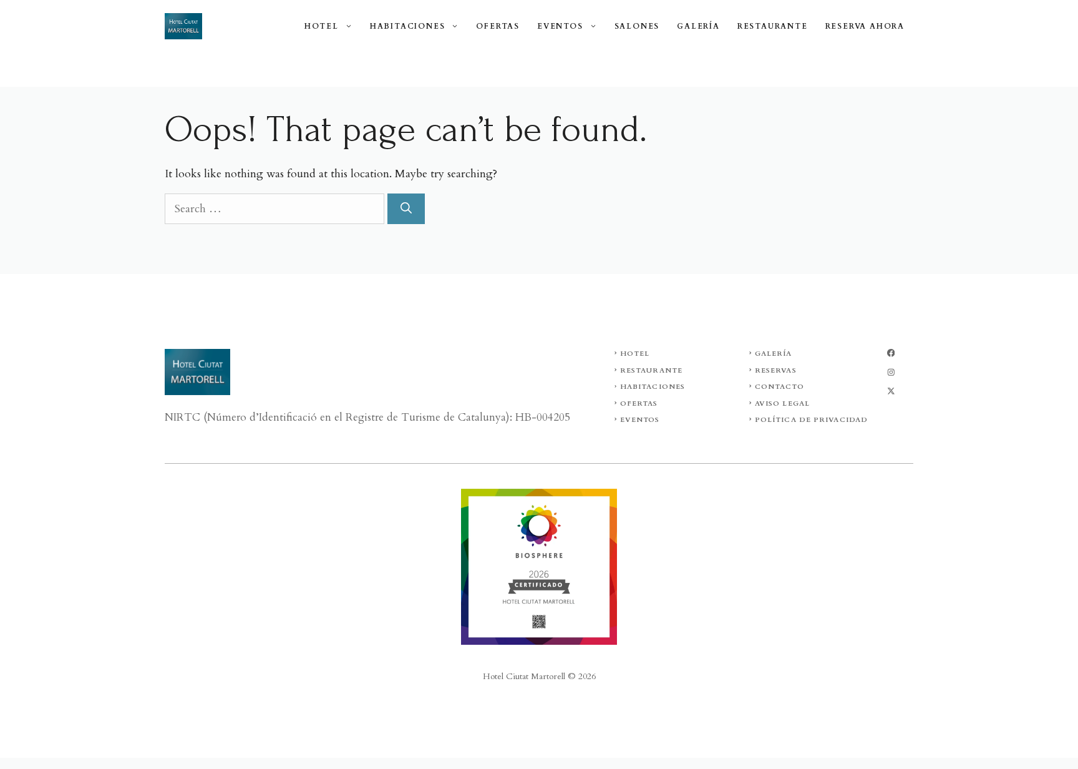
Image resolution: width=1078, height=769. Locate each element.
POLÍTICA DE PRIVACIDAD (811, 419)
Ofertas (498, 26)
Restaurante (772, 26)
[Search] (406, 208)
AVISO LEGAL (782, 403)
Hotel (321, 26)
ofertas (639, 403)
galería (773, 353)
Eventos (560, 26)
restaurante (651, 370)
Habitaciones (407, 26)
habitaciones (652, 386)
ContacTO (779, 386)
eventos (640, 419)
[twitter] (890, 372)
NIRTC (184, 417)
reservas (776, 370)
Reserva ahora (865, 26)
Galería (698, 26)
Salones (637, 26)
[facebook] (890, 353)
